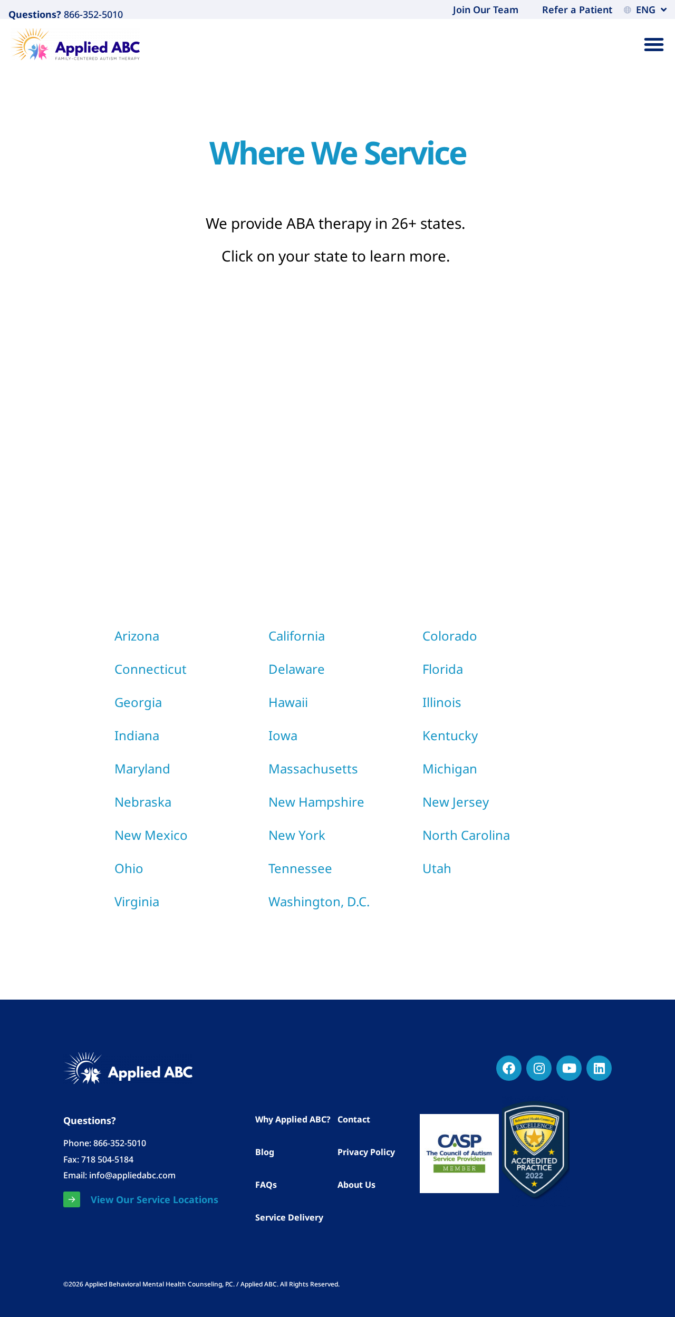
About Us (356, 1184)
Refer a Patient (577, 9)
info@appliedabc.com (132, 1175)
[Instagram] (539, 1068)
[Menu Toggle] (653, 44)
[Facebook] (509, 1068)
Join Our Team (485, 9)
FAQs (266, 1184)
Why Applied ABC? (293, 1119)
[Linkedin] (599, 1068)
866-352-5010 (92, 14)
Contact (354, 1119)
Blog (264, 1152)
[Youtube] (569, 1068)
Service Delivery (289, 1217)
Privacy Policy (366, 1152)
